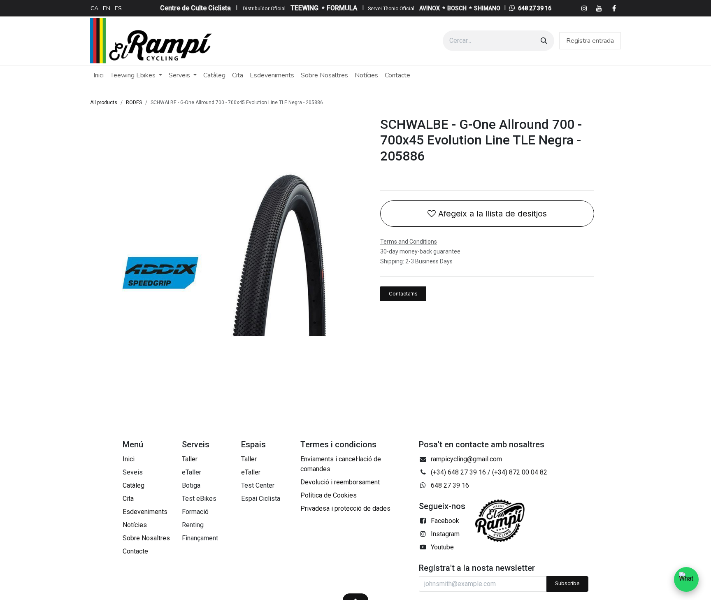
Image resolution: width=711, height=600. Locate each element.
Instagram (445, 534)
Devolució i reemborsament (340, 482)
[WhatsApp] (686, 579)
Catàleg (133, 485)
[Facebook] (613, 8)
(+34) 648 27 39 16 (458, 472)
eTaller (250, 472)
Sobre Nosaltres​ (146, 538)
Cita (128, 498)
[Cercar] (544, 40)
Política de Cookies (328, 495)
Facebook (445, 521)
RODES (134, 102)
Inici (129, 459)
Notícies (135, 525)
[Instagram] (584, 8)
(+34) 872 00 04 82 (519, 472)
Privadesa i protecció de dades (345, 508)
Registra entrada (590, 40)
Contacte (135, 551)
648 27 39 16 (534, 8)
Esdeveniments (145, 512)
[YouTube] (599, 8)
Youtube (442, 547)
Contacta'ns (403, 294)
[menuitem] (94, 8)
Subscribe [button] (567, 583)
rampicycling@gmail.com (466, 459)
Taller (190, 459)
